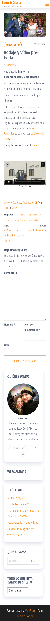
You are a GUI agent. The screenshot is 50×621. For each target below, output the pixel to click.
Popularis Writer (25, 616)
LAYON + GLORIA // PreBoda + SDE (20, 202)
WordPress (30, 610)
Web (6, 345)
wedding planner (34, 220)
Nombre (9, 324)
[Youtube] (23, 454)
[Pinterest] (29, 447)
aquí (36, 145)
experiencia (23, 214)
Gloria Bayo (11, 65)
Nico (6, 208)
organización (33, 214)
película (6, 220)
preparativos (15, 220)
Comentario (12, 273)
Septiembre (24, 220)
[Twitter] (35, 447)
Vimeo (15, 208)
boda (16, 214)
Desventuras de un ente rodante (22, 522)
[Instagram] (17, 447)
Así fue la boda (13, 44)
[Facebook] (11, 447)
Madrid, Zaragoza (15, 498)
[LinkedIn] (23, 447)
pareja (41, 214)
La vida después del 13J (18, 504)
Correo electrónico (32, 327)
